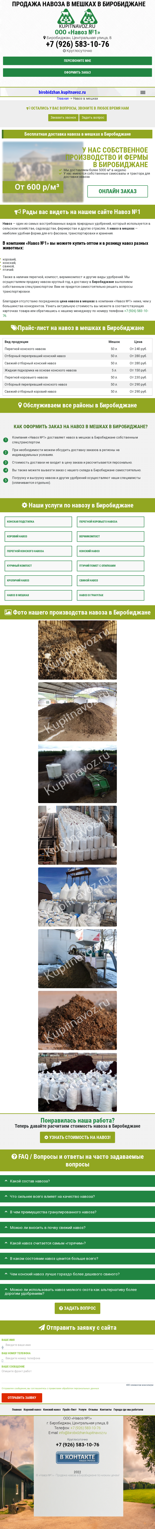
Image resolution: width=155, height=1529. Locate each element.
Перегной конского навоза (25, 551)
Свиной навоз (88, 580)
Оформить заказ (77, 72)
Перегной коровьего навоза (98, 521)
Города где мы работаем (128, 1409)
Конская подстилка (20, 521)
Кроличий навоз (18, 580)
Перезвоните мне (77, 61)
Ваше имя (8, 1340)
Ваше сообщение (13, 1366)
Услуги (82, 1409)
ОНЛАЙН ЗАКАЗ (118, 191)
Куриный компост (19, 565)
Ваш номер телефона (16, 1353)
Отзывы (93, 1409)
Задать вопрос (93, 117)
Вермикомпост (89, 536)
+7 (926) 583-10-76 (77, 44)
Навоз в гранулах (91, 595)
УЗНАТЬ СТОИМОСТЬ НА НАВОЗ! (79, 1137)
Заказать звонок (63, 117)
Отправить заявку (22, 1398)
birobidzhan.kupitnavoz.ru (62, 92)
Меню (142, 90)
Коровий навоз (17, 536)
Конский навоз (89, 551)
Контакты (106, 1409)
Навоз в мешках (18, 595)
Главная (17, 1409)
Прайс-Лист (69, 1409)
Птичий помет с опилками (97, 565)
